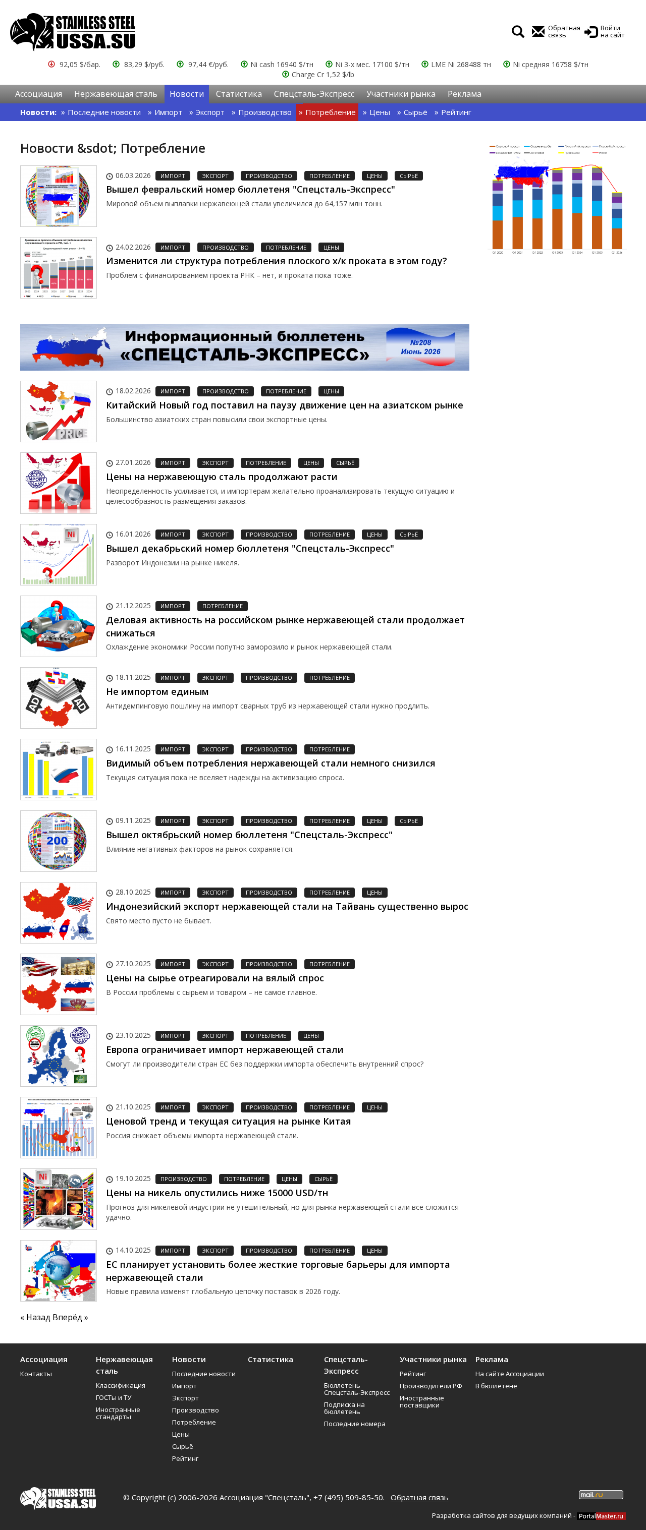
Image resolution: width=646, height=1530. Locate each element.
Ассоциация (38, 93)
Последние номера (355, 1423)
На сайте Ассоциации (509, 1373)
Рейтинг (456, 112)
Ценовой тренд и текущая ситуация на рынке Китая (228, 1121)
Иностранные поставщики (422, 1401)
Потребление (330, 112)
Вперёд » (70, 1317)
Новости (187, 93)
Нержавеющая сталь (115, 93)
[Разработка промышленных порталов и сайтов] (601, 1515)
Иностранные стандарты (118, 1413)
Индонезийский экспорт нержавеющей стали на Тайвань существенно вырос (287, 906)
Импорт (168, 112)
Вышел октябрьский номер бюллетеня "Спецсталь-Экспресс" (249, 835)
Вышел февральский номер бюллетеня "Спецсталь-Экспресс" (250, 189)
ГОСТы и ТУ (113, 1397)
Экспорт (210, 112)
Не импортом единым (157, 691)
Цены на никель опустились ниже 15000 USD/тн (217, 1193)
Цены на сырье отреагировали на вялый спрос (215, 978)
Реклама (464, 93)
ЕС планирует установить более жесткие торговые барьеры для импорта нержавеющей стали (278, 1270)
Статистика (239, 93)
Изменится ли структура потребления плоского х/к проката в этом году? (276, 261)
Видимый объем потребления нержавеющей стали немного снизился (271, 763)
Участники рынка (401, 93)
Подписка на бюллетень (344, 1408)
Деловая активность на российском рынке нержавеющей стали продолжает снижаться (285, 626)
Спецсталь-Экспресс (314, 93)
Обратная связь (420, 1497)
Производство (265, 112)
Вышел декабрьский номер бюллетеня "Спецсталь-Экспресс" (250, 548)
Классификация (120, 1385)
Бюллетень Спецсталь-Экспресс (357, 1389)
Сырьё (415, 112)
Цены (379, 112)
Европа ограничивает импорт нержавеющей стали (225, 1049)
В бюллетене (496, 1385)
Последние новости (104, 112)
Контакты (36, 1373)
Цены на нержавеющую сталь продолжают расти (222, 476)
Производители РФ (431, 1385)
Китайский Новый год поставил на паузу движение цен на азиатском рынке (284, 405)
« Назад (36, 1317)
